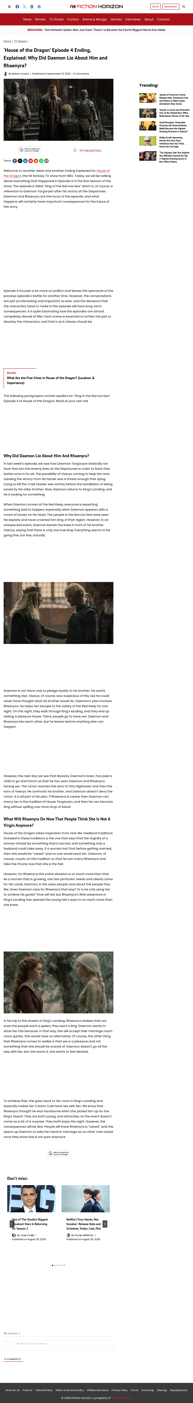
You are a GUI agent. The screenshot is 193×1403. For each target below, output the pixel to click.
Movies (40, 19)
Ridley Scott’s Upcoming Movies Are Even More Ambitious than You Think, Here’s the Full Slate (171, 142)
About (148, 19)
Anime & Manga (94, 19)
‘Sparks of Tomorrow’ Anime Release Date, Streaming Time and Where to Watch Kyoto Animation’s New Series (173, 99)
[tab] (52, 1265)
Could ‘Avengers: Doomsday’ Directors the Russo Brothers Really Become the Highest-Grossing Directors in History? (173, 127)
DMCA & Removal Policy (69, 1390)
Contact (163, 19)
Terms (134, 1390)
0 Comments (81, 73)
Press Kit (27, 1390)
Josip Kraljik (27, 1235)
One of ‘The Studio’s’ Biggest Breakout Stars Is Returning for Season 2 (30, 1223)
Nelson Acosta (20, 73)
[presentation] (31, 1198)
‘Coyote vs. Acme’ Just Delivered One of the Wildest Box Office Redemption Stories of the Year (174, 112)
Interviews (133, 19)
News (27, 19)
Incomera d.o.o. (121, 1398)
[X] (20, 161)
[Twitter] (24, 6)
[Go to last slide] (12, 1224)
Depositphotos (178, 1390)
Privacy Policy (119, 1390)
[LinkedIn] (25, 161)
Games (116, 19)
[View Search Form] (183, 6)
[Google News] (39, 6)
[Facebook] (17, 6)
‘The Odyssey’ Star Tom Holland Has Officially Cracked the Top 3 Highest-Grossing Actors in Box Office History (174, 157)
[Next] (105, 1224)
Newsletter (170, 6)
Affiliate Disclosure (98, 1390)
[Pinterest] (30, 161)
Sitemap (162, 1390)
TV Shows (56, 19)
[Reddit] (36, 161)
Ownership (147, 1390)
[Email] (46, 161)
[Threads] (31, 6)
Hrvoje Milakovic (84, 1235)
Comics (73, 19)
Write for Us (13, 1390)
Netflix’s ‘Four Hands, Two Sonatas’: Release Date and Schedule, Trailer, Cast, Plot (83, 1223)
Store (155, 6)
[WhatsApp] (41, 161)
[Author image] (5, 74)
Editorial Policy (92, 150)
